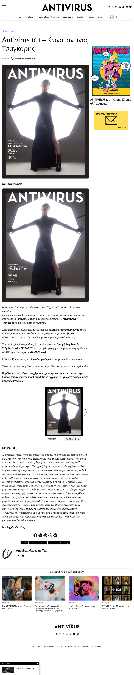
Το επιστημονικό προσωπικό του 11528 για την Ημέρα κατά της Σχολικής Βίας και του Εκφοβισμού (49, 608)
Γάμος (43, 543)
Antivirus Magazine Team (26, 59)
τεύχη (13, 31)
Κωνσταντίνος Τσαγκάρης (58, 543)
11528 (24, 543)
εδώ (21, 381)
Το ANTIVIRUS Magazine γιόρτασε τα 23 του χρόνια (17, 607)
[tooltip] (109, 6)
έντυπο (5, 31)
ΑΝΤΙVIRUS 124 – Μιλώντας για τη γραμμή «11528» (115, 607)
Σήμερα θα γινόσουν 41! (25, 668)
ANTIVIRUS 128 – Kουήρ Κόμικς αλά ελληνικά (110, 101)
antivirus (33, 543)
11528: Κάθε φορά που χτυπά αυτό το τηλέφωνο (83, 607)
